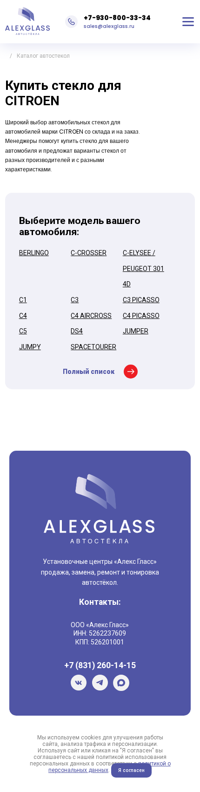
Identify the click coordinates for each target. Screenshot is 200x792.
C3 (75, 300)
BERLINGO (34, 253)
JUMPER (135, 331)
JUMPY (30, 347)
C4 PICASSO (141, 315)
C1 (23, 300)
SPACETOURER (93, 347)
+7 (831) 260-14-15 (100, 665)
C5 (23, 331)
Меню (188, 21)
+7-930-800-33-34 (117, 17)
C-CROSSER (89, 253)
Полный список (88, 371)
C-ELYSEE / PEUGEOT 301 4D (143, 268)
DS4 (77, 331)
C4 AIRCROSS (91, 315)
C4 (23, 315)
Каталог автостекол (43, 56)
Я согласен (131, 770)
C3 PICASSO (141, 300)
